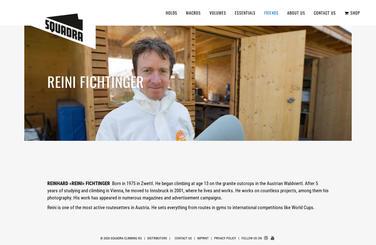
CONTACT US (183, 238)
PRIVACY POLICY (225, 238)
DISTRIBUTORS (157, 238)
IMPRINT (203, 238)
